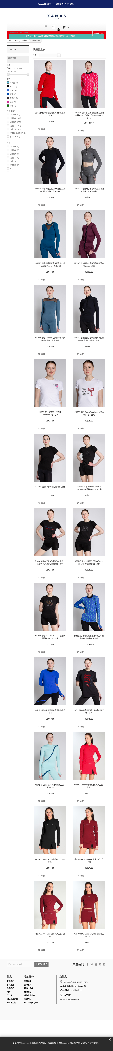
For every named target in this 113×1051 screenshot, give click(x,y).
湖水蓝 (14, 83)
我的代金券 (28, 988)
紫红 (13, 102)
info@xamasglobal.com (69, 999)
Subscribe (41, 964)
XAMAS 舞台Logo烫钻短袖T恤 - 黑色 (50, 487)
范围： (9, 68)
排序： (35, 55)
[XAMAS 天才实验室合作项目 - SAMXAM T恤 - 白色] (50, 383)
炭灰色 (14, 98)
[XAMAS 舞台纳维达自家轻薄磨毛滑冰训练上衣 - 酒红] (89, 234)
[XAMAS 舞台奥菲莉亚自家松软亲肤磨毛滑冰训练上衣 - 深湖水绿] (50, 234)
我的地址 (27, 992)
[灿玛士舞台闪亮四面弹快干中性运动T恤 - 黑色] (89, 681)
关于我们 (10, 988)
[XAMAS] (56, 16)
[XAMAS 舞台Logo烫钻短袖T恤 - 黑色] (50, 458)
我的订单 (27, 981)
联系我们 (10, 981)
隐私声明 (82, 1043)
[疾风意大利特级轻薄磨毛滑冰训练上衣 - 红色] (50, 84)
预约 (8, 992)
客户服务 (10, 985)
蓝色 (13, 90)
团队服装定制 (12, 999)
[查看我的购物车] (65, 27)
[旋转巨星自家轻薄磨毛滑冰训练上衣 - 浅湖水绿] (50, 756)
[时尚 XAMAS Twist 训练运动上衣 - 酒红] (50, 905)
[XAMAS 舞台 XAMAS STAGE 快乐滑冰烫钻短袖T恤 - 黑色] (50, 607)
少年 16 (15, 137)
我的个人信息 (29, 995)
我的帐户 (29, 976)
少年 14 (15, 129)
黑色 (13, 87)
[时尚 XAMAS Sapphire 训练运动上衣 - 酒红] (89, 830)
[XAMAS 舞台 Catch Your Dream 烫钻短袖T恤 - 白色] (89, 383)
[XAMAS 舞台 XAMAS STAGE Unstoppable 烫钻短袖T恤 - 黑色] (89, 458)
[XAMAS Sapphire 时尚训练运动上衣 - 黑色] (50, 830)
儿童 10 (15, 122)
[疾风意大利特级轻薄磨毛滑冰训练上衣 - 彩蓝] (50, 681)
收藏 (43, 129)
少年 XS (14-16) (17, 133)
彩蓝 (13, 94)
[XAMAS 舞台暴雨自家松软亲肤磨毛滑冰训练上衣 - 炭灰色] (89, 160)
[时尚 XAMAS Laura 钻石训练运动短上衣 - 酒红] (89, 905)
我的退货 (27, 985)
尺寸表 (9, 995)
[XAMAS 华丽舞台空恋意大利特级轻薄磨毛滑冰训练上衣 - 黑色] (50, 160)
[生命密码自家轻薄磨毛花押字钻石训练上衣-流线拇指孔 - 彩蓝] (89, 607)
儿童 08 (15, 118)
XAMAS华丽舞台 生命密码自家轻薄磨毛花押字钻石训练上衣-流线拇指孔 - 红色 (89, 115)
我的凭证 (27, 999)
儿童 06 (15, 114)
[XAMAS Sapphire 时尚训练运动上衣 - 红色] (89, 756)
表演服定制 (11, 1002)
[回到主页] (9, 40)
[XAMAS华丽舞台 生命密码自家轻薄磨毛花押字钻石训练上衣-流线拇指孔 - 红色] (89, 84)
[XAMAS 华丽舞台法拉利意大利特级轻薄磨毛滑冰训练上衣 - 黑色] (89, 309)
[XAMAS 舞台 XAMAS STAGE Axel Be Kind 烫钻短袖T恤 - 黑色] (89, 532)
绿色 (13, 106)
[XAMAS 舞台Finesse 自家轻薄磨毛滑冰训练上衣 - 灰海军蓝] (50, 309)
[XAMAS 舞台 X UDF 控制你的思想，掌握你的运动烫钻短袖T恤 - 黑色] (50, 532)
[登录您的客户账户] (58, 29)
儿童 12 (15, 126)
